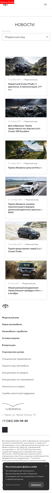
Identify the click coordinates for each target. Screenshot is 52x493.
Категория (6, 31)
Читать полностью (13, 484)
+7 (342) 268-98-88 (15, 421)
